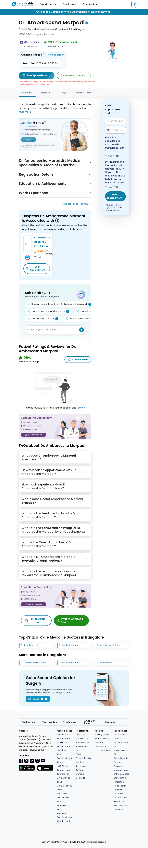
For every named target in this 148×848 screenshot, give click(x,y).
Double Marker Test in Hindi (64, 819)
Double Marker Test (64, 760)
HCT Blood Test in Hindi (63, 768)
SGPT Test (62, 793)
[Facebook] (21, 760)
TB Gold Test (64, 773)
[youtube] (43, 760)
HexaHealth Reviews (120, 787)
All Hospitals (120, 738)
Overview (27, 92)
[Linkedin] (32, 760)
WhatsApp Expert (75, 75)
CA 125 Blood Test (64, 779)
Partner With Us (82, 748)
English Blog (120, 777)
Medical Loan (121, 769)
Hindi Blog (119, 781)
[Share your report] (27, 329)
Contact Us (82, 738)
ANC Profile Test (63, 799)
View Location (56, 54)
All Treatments (120, 748)
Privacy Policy (102, 734)
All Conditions (121, 742)
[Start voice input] (81, 329)
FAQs (63, 92)
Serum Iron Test (62, 807)
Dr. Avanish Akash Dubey (109, 645)
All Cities (118, 793)
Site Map (80, 777)
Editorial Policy (102, 750)
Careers (80, 773)
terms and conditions (114, 208)
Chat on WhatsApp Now (72, 620)
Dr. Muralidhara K (29, 645)
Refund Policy (102, 738)
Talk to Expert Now (37, 620)
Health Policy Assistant (120, 807)
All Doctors (119, 734)
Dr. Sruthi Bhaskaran (69, 645)
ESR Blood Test (62, 752)
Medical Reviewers (81, 764)
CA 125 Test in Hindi (64, 787)
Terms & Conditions (100, 744)
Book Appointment (37, 268)
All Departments (121, 756)
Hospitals (46, 92)
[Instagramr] (37, 760)
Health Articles (83, 92)
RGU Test (62, 813)
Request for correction (75, 204)
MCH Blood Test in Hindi (63, 744)
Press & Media (83, 758)
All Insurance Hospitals (120, 799)
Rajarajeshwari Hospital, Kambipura (44, 242)
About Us (81, 734)
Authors (80, 769)
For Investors (82, 742)
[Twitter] (26, 760)
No (117, 156)
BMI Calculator (121, 773)
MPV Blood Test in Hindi (63, 736)
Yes (110, 156)
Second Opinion (118, 764)
